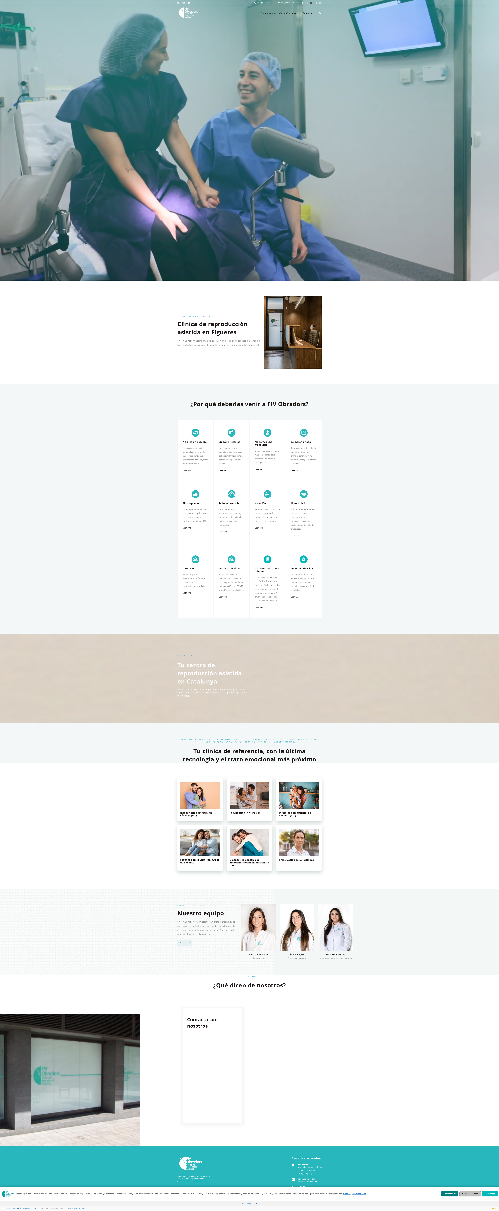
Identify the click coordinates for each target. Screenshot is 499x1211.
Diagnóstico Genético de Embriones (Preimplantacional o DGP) (249, 862)
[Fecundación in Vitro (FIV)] (249, 795)
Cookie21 (67, 1208)
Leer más (187, 470)
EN (320, 3)
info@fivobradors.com (290, 2)
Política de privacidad (11, 1208)
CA (306, 3)
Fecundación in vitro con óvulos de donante (199, 861)
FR (316, 3)
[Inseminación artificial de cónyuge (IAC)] (200, 795)
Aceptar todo (489, 1194)
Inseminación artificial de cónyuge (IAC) (196, 814)
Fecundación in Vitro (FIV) (245, 812)
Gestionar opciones (470, 1194)
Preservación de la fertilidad (296, 859)
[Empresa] (188, 13)
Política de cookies (29, 1208)
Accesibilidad (81, 1208)
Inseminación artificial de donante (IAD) (295, 814)
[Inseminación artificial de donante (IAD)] (299, 795)
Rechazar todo (450, 1194)
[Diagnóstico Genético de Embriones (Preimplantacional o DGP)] (249, 842)
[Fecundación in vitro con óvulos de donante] (200, 842)
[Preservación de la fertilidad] (299, 842)
